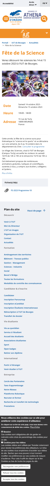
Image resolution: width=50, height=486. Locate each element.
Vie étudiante (11, 321)
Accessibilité (8, 3)
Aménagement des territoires (17, 254)
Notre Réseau (10, 389)
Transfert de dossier (13, 316)
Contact (7, 238)
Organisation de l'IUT (13, 234)
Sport (6, 344)
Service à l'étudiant (12, 332)
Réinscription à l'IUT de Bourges (18, 312)
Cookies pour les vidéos (14, 442)
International (11, 358)
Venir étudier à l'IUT (13, 369)
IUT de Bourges (19, 42)
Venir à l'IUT (9, 221)
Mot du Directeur (12, 226)
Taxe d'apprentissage (13, 385)
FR (44, 3)
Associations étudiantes (15, 340)
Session (7, 431)
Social (6, 271)
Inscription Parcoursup (14, 299)
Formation (9, 247)
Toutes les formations (14, 279)
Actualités (33, 42)
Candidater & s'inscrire (15, 288)
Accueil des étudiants (14, 336)
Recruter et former (12, 398)
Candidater (9, 295)
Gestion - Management (14, 263)
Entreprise (9, 374)
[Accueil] (16, 15)
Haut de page (34, 210)
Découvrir (9, 215)
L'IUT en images (11, 230)
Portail (5, 42)
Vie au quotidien (11, 328)
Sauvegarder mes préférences (16, 466)
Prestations (9, 406)
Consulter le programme (33, 146)
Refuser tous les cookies (13, 473)
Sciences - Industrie (13, 267)
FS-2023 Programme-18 (21, 190)
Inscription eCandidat (14, 303)
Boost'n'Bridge (10, 275)
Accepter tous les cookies (13, 479)
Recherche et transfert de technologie (21, 402)
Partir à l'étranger (12, 365)
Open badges (10, 349)
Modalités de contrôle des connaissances (23, 283)
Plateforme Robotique (14, 393)
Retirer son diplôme (13, 353)
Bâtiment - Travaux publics (16, 258)
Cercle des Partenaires (14, 381)
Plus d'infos (7, 173)
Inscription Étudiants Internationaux (21, 308)
